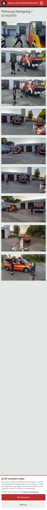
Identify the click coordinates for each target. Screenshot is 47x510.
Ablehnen (23, 505)
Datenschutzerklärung (31, 492)
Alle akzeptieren (23, 497)
